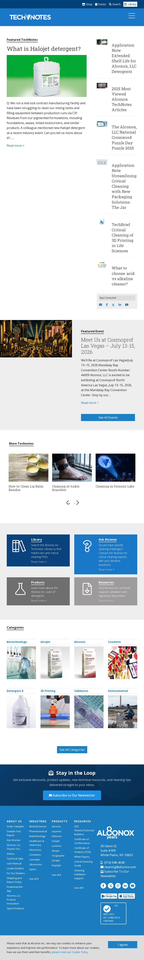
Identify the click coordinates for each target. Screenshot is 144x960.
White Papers (82, 856)
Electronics (35, 849)
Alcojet (45, 642)
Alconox (79, 642)
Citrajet (56, 860)
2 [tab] (75, 503)
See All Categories (72, 750)
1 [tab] (69, 503)
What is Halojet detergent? (44, 49)
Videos (11, 853)
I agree (123, 945)
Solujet (56, 841)
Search (116, 4)
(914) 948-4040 (114, 862)
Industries (37, 821)
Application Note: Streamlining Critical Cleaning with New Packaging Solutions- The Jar (124, 186)
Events (101, 4)
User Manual (14, 863)
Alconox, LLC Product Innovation (14, 899)
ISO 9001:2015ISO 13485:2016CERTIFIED (111, 913)
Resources (82, 821)
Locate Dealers (15, 868)
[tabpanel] (28, 473)
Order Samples (15, 826)
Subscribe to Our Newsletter (73, 795)
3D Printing (48, 691)
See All (33, 878)
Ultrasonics (35, 864)
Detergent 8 (15, 691)
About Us (14, 821)
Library (131, 4)
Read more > (15, 146)
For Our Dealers (16, 873)
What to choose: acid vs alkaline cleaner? (123, 275)
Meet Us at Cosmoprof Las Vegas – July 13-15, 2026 (108, 345)
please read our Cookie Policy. (70, 952)
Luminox (56, 846)
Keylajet (56, 865)
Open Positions (15, 908)
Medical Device (37, 826)
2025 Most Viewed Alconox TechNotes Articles (122, 99)
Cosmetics (35, 854)
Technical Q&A (15, 858)
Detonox (57, 836)
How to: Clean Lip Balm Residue (26, 488)
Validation (81, 691)
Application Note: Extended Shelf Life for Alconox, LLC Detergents (124, 58)
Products (60, 821)
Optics (32, 869)
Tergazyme (58, 855)
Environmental (118, 691)
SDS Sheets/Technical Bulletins (84, 830)
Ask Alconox (13, 840)
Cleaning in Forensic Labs (115, 486)
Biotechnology (17, 642)
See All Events (108, 417)
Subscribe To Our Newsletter (114, 873)
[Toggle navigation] (131, 17)
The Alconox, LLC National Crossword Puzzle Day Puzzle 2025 (124, 137)
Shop (88, 4)
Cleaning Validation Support (80, 874)
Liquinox (56, 831)
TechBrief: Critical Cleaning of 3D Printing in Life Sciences (122, 238)
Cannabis (34, 859)
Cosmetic (114, 642)
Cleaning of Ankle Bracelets (66, 488)
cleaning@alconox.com (120, 867)
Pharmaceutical (38, 831)
